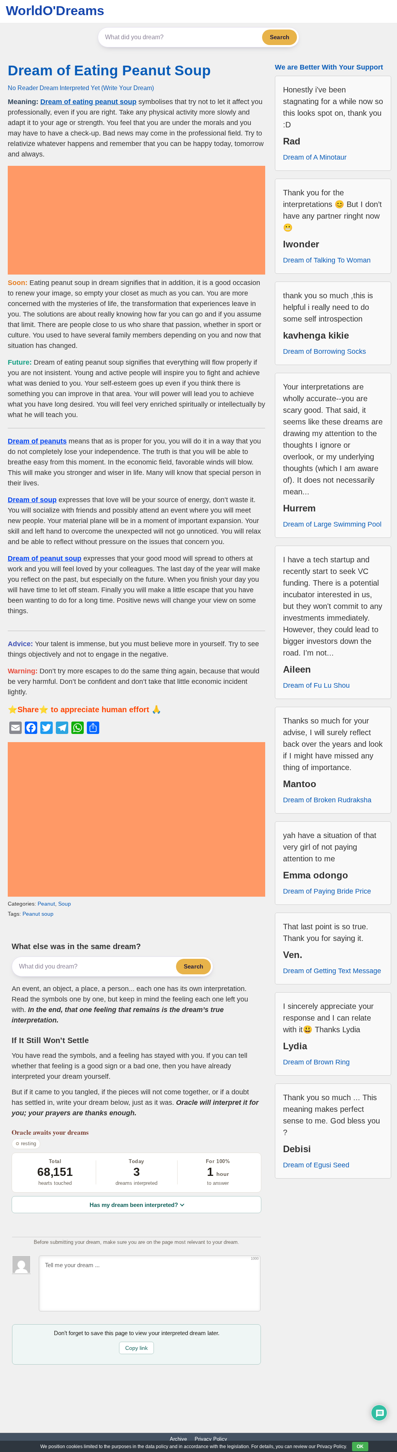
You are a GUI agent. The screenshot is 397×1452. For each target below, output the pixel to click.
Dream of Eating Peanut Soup (109, 70)
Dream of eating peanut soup (88, 102)
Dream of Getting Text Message (332, 971)
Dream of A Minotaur (315, 157)
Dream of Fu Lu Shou (316, 685)
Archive (178, 1439)
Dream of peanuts (37, 441)
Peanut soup (38, 914)
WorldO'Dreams (55, 10)
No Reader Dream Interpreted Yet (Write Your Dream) (81, 87)
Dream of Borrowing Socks (324, 351)
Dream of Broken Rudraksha (327, 800)
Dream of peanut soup (44, 558)
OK (360, 1446)
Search (279, 37)
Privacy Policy (211, 1439)
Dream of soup (32, 500)
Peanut (46, 904)
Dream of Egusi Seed (316, 1165)
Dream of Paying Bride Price (327, 891)
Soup (64, 904)
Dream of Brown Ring (316, 1062)
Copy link (136, 1348)
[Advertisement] (136, 220)
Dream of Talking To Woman (327, 260)
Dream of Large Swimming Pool (332, 524)
